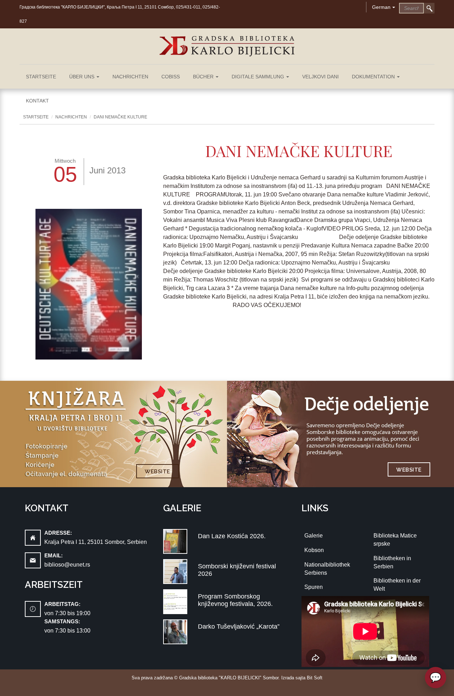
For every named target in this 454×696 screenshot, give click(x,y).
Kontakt (37, 101)
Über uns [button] (82, 76)
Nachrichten (130, 76)
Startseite (41, 76)
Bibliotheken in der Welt (397, 585)
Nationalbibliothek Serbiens (327, 569)
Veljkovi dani (320, 76)
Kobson (314, 550)
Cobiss (170, 76)
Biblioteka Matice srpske (395, 540)
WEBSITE (157, 471)
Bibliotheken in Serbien (392, 562)
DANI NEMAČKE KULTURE (120, 117)
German (381, 7)
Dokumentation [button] (374, 76)
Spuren (313, 587)
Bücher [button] (204, 76)
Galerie (313, 536)
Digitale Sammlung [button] (259, 76)
